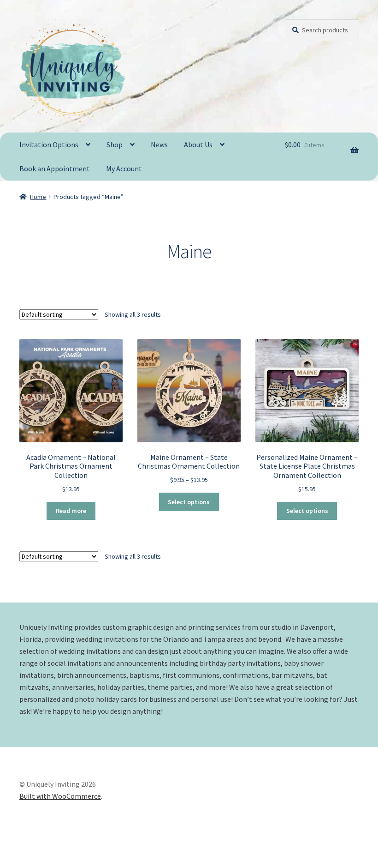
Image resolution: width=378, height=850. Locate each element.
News (159, 144)
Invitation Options (48, 144)
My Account (124, 168)
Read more (71, 510)
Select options (189, 502)
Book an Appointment (54, 168)
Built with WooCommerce (60, 796)
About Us (198, 144)
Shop (114, 144)
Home (38, 197)
